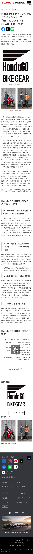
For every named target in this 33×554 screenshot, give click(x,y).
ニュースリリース (18, 9)
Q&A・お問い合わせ (22, 498)
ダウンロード (16, 413)
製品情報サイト (21, 502)
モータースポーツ (6, 502)
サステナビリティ (21, 486)
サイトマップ (8, 540)
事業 (18, 482)
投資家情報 (5, 493)
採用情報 (4, 498)
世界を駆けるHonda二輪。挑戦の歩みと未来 (16, 532)
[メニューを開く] (29, 3)
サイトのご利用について (16, 545)
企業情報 (4, 482)
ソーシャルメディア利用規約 (16, 543)
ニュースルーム (21, 493)
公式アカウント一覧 (7, 477)
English (5, 506)
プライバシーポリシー (20, 540)
